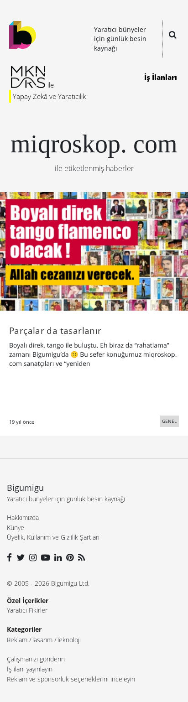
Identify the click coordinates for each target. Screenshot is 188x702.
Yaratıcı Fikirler (27, 610)
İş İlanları (160, 77)
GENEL (169, 421)
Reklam (17, 639)
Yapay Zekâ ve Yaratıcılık (49, 96)
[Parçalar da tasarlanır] (94, 250)
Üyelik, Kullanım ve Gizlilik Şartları (53, 537)
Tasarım (41, 639)
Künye (15, 527)
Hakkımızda (23, 517)
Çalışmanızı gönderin (36, 659)
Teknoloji (69, 639)
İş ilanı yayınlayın (29, 669)
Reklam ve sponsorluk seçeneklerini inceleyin (71, 679)
